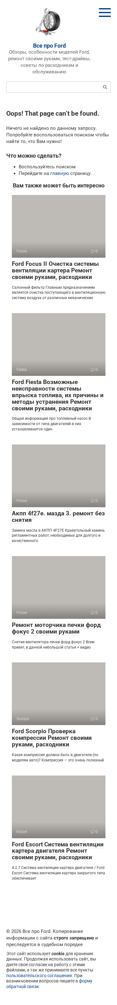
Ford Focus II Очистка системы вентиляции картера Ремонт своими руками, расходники (55, 270)
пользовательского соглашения (39, 975)
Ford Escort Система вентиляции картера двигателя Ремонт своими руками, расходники (58, 851)
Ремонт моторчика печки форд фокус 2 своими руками (56, 628)
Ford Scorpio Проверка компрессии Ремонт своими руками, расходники (52, 738)
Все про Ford (49, 45)
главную (59, 173)
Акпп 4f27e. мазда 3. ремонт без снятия (58, 517)
